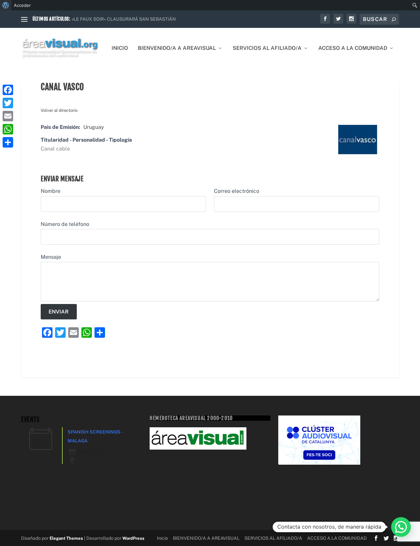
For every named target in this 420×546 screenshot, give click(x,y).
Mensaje (51, 257)
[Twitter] (7, 103)
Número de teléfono (65, 224)
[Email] (7, 116)
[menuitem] (5, 5)
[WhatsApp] (7, 129)
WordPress (133, 538)
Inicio (120, 48)
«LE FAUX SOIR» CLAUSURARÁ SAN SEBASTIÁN (124, 19)
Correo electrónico (236, 191)
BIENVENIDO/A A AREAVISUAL (177, 48)
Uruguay (93, 127)
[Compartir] (7, 142)
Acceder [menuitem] (22, 5)
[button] (401, 527)
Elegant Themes (66, 538)
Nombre (50, 191)
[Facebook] (7, 89)
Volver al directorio (59, 110)
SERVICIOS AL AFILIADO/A (267, 48)
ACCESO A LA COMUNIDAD (352, 48)
